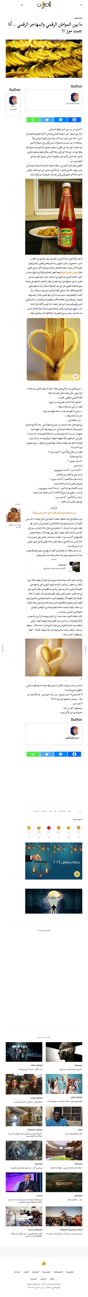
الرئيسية (70, 1272)
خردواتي (43, 1279)
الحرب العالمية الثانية (69, 272)
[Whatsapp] (33, 119)
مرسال (39, 1196)
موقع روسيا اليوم (71, 309)
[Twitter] (47, 119)
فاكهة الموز (44, 811)
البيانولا (39, 1065)
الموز (55, 811)
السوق (69, 811)
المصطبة (78, 18)
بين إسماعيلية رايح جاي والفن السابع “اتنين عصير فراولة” (54, 513)
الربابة (79, 1230)
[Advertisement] (53, 782)
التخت (32, 1065)
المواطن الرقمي (62, 811)
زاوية (52, 1279)
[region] (53, 901)
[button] (53, 901)
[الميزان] (44, 5)
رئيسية (50, 811)
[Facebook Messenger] (60, 119)
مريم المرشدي (72, 103)
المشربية (38, 1164)
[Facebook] (74, 119)
